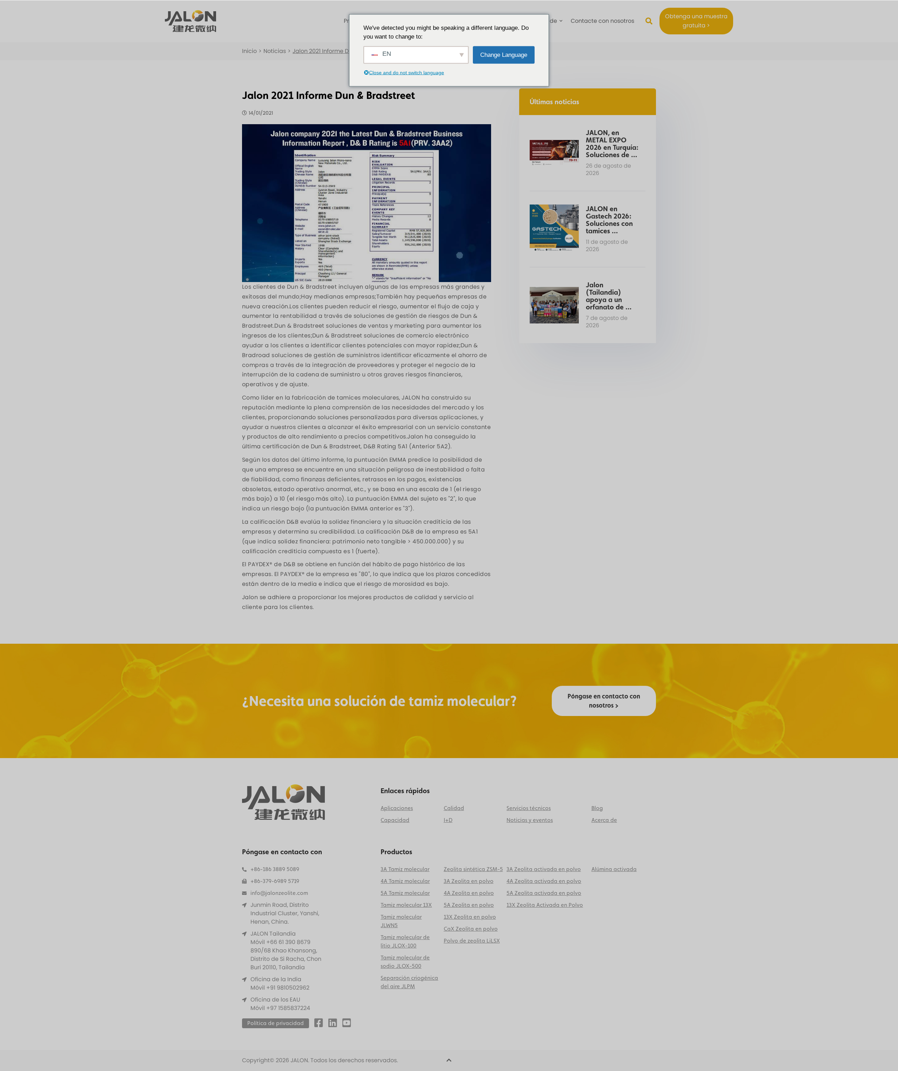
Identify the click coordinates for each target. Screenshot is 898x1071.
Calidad (454, 808)
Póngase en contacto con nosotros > (604, 700)
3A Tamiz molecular (405, 869)
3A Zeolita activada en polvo (544, 869)
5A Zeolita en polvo (469, 905)
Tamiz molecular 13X (406, 905)
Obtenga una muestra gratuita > (696, 20)
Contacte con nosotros (602, 21)
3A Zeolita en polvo (469, 881)
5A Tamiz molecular (405, 893)
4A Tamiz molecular (405, 881)
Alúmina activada (614, 869)
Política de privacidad (275, 1023)
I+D (448, 820)
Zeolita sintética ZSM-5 (473, 869)
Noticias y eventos (530, 820)
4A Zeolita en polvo (469, 893)
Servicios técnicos (529, 808)
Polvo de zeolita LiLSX (472, 940)
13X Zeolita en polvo (470, 916)
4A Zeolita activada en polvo (544, 881)
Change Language (503, 54)
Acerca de (604, 820)
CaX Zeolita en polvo (471, 928)
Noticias (274, 51)
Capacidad (395, 820)
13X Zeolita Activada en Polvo (545, 905)
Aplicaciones (397, 808)
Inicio (249, 51)
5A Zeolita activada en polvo (544, 893)
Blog (597, 808)
